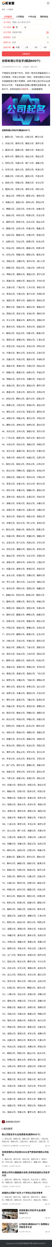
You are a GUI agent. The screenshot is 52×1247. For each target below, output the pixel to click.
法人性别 (7, 27)
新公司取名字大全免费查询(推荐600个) (21, 1134)
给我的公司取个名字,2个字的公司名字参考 (22, 1193)
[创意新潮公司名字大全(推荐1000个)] (10, 1214)
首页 (3, 9)
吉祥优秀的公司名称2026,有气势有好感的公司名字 (25, 1153)
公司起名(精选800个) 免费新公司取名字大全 (34, 1225)
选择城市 (7, 37)
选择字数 (7, 47)
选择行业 (7, 42)
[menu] (48, 3)
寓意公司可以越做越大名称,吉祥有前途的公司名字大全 (26, 1174)
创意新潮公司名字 (13, 1122)
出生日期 (7, 32)
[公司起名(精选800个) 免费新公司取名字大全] (10, 1228)
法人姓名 (7, 22)
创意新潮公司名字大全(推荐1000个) (32, 1212)
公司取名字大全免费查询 (10, 1146)
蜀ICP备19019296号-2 (38, 1243)
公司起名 (25, 67)
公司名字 (24, 89)
